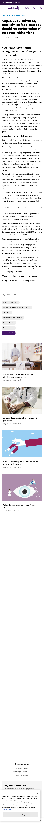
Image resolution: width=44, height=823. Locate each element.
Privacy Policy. (7, 809)
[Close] (37, 793)
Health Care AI (22, 775)
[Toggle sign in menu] (41, 8)
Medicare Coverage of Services (12, 318)
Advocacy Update (19, 15)
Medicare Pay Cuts (9, 323)
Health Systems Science (22, 771)
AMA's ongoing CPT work (12, 272)
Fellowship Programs (22, 768)
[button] (23, 2)
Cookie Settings (20, 815)
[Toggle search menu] (34, 8)
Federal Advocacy (8, 328)
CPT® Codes (6, 312)
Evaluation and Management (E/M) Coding (16, 307)
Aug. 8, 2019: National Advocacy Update (19, 280)
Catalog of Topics (8, 333)
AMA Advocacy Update (10, 302)
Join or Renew (27, 8)
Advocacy (6, 15)
